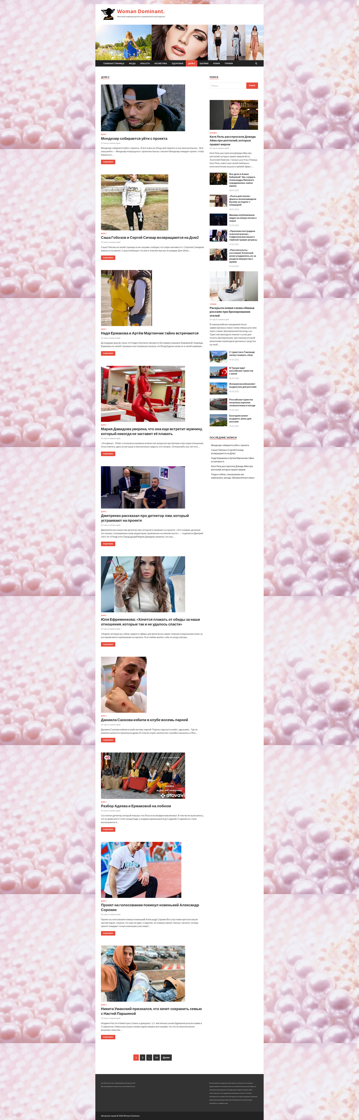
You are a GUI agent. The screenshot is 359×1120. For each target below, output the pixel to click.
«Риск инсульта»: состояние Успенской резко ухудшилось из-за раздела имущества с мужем (242, 256)
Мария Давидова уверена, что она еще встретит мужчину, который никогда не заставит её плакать (152, 431)
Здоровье (177, 63)
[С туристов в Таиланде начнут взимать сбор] (218, 362)
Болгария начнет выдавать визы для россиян (240, 418)
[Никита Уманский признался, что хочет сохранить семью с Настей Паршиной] (152, 975)
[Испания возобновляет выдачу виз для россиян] (218, 393)
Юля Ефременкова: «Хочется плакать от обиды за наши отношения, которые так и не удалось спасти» (150, 621)
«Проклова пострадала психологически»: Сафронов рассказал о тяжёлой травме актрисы (243, 235)
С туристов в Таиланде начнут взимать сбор (242, 353)
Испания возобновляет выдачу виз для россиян (242, 385)
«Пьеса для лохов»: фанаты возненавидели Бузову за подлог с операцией (242, 200)
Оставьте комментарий (110, 143)
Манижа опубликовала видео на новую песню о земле (243, 218)
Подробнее (108, 162)
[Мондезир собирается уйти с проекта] (152, 108)
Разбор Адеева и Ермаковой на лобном (136, 806)
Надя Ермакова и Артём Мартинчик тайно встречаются (150, 333)
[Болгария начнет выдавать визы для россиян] (218, 425)
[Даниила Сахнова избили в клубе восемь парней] (152, 686)
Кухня (216, 63)
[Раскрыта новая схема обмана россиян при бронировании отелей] (234, 301)
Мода (132, 63)
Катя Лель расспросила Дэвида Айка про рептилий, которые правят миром (233, 140)
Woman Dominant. (141, 11)
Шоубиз (204, 63)
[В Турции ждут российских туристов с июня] (218, 377)
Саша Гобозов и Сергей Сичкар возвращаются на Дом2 (150, 237)
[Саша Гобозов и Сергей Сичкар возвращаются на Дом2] (152, 203)
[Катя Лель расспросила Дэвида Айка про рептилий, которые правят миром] (234, 130)
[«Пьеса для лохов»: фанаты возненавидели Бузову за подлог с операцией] (218, 205)
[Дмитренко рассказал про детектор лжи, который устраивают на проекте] (152, 488)
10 (156, 1057)
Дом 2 (191, 63)
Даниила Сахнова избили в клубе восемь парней (144, 719)
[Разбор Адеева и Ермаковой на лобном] (152, 777)
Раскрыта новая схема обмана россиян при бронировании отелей (232, 311)
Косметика (161, 63)
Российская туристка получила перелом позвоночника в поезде (242, 402)
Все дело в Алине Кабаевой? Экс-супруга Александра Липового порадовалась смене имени (242, 180)
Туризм (229, 63)
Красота (145, 63)
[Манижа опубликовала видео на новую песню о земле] (218, 224)
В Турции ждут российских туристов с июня (241, 371)
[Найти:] (234, 85)
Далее (166, 1057)
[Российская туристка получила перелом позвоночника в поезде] (218, 409)
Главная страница (113, 63)
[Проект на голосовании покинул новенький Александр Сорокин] (152, 871)
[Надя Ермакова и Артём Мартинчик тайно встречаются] (152, 299)
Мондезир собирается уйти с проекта (134, 138)
